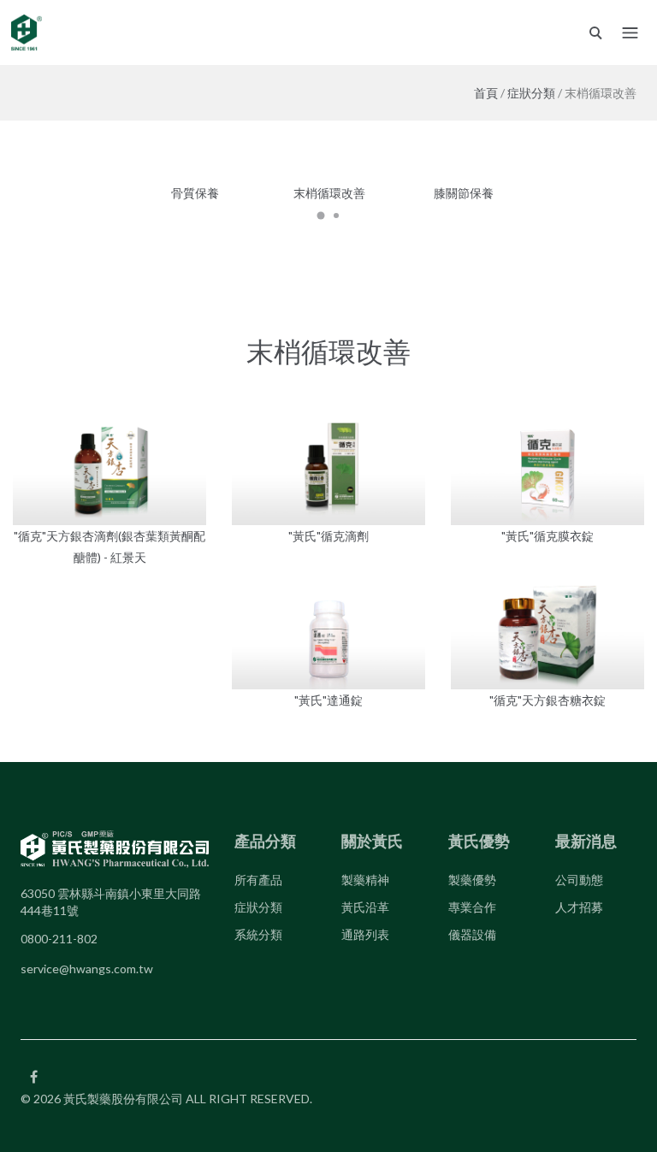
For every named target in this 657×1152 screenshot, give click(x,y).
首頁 (486, 93)
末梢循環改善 (329, 193)
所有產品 (258, 879)
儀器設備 (472, 934)
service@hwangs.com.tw (87, 968)
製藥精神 (365, 879)
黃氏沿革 (365, 907)
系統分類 (258, 934)
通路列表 (365, 934)
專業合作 (472, 907)
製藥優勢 (472, 879)
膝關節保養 (464, 193)
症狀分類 (531, 93)
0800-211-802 (59, 938)
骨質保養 (195, 193)
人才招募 (579, 907)
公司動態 (579, 879)
